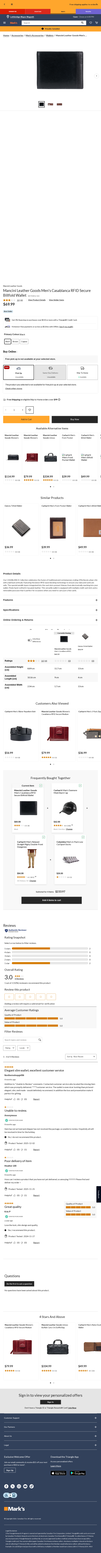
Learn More (55, 1466)
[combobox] (83, 1057)
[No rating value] (61, 660)
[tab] (19, 372)
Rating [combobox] (7, 1048)
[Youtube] (25, 1486)
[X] (13, 1486)
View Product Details (37, 300)
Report (36, 1099)
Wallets (50, 35)
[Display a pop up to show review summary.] (72, 825)
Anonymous (10, 1115)
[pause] (12, 4)
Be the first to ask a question (19, 1283)
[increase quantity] (22, 410)
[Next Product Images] (96, 76)
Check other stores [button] (13, 388)
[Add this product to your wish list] (30, 410)
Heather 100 (10, 1166)
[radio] (8, 341)
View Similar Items (56, 300)
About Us (8, 1436)
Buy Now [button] (74, 419)
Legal (6, 1445)
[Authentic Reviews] (15, 931)
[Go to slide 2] (50, 104)
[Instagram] (19, 1486)
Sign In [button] (50, 1402)
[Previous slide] (4, 4)
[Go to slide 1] (41, 104)
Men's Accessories (35, 35)
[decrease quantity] (5, 410)
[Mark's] (63, 11)
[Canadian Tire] (12, 11)
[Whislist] (90, 22)
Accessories (17, 35)
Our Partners (9, 1427)
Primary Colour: (12, 334)
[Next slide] (96, 4)
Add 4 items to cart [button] (51, 900)
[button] (82, 22)
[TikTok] (31, 1486)
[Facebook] (6, 1486)
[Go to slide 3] (59, 104)
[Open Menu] (4, 23)
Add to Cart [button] (26, 419)
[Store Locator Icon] (7, 16)
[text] (12, 480)
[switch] (31, 640)
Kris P (7, 1212)
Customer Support (11, 1418)
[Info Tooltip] (59, 399)
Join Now (72, 1408)
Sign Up (9, 1470)
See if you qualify (66, 327)
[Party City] (88, 11)
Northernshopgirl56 (14, 1075)
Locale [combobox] (22, 1048)
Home (6, 35)
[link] (14, 300)
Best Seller (8, 311)
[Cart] (96, 22)
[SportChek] (37, 11)
